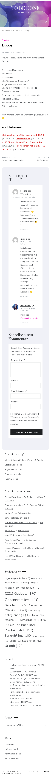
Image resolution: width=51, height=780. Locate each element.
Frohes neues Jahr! (13, 474)
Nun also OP (23, 530)
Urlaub (14, 646)
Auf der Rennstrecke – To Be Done (21, 522)
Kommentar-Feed (13, 753)
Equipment (13, 582)
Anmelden (9, 744)
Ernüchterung (43, 160)
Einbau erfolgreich (26, 513)
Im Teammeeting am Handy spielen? (26, 685)
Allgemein (11, 578)
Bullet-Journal (36, 579)
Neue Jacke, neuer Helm (13, 160)
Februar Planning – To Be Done (19, 548)
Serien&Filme (18, 635)
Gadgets (25, 593)
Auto (24, 578)
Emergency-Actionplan (15, 543)
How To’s (14, 698)
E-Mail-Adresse (18, 391)
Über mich (14, 702)
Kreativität (35, 615)
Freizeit (12, 587)
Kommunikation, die (29, 318)
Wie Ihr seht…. (16, 671)
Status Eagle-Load (13, 465)
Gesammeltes (22, 599)
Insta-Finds (34, 611)
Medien (12, 619)
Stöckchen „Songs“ (18, 678)
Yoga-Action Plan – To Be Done (19, 540)
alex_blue (25, 238)
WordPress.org (12, 758)
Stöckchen (32, 640)
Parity (46, 771)
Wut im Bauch (23, 138)
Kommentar (17, 360)
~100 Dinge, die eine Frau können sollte (22, 142)
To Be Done (25, 8)
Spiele (15, 640)
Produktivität (19, 630)
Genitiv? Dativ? (17, 675)
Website (14, 401)
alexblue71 (22, 52)
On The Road (22, 625)
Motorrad (29, 619)
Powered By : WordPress (14, 774)
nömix (7, 518)
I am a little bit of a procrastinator (25, 692)
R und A (5, 40)
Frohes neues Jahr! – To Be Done (20, 505)
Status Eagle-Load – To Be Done (20, 497)
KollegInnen (15, 615)
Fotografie (31, 582)
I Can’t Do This (11, 479)
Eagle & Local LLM (13, 469)
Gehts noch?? (16, 682)
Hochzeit (19, 610)
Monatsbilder (11, 559)
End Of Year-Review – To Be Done (20, 556)
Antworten (24, 229)
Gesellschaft (16, 605)
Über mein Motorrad (19, 705)
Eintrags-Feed (11, 749)
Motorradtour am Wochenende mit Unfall (23, 135)
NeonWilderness (12, 535)
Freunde (28, 587)
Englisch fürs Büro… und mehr (23, 665)
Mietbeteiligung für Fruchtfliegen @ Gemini (24, 460)
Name (14, 380)
